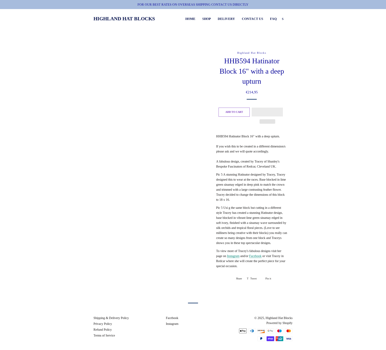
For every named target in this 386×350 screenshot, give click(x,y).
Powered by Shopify (279, 323)
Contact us (252, 19)
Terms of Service (104, 335)
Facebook (255, 256)
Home (190, 19)
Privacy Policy (102, 323)
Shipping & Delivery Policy (111, 318)
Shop (206, 19)
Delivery (226, 19)
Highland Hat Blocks (124, 18)
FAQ (273, 19)
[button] (267, 112)
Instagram (233, 256)
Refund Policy (102, 329)
